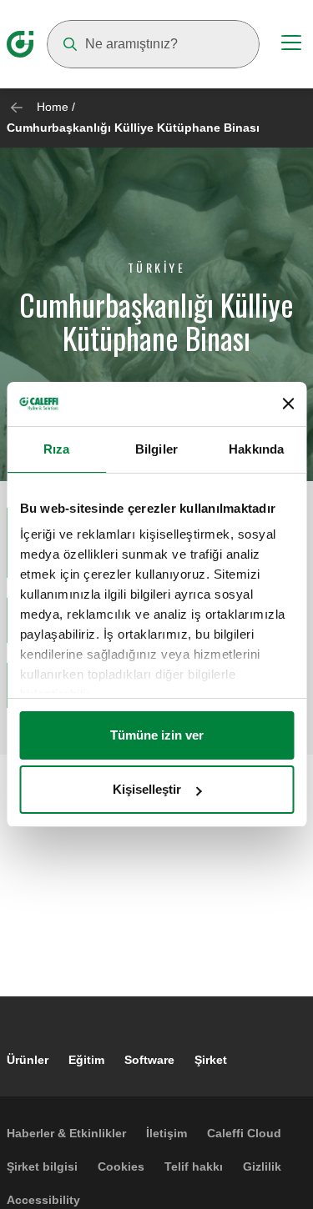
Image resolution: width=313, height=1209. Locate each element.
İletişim (166, 1133)
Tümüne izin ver (157, 735)
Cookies (121, 1166)
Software (149, 1059)
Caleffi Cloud (244, 1133)
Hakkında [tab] (256, 449)
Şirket (210, 1059)
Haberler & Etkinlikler (66, 1133)
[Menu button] (291, 45)
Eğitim (86, 1059)
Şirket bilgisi (42, 1166)
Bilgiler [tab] (156, 449)
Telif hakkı (193, 1166)
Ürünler (27, 1059)
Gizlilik (262, 1166)
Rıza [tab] (56, 449)
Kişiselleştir (147, 789)
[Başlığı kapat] (288, 403)
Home (52, 106)
